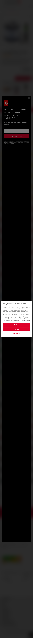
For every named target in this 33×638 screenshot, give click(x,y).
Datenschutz (27, 320)
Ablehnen (16, 324)
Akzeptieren (16, 329)
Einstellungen (16, 333)
